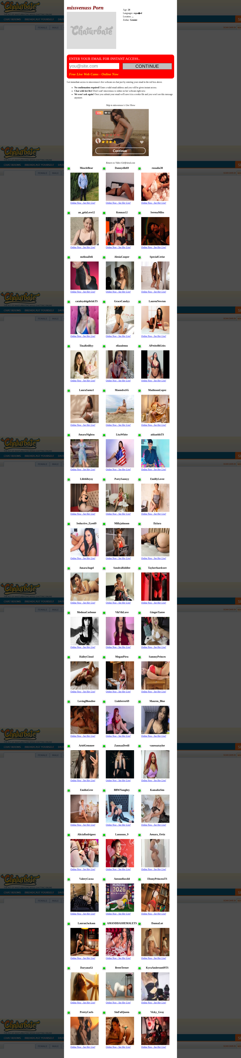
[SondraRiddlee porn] (120, 599)
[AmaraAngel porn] (84, 599)
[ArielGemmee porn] (84, 777)
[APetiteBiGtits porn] (155, 377)
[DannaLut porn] (155, 955)
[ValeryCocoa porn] (84, 910)
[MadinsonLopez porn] (155, 422)
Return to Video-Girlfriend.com (120, 163)
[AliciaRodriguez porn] (84, 866)
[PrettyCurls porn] (84, 1044)
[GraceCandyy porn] (120, 333)
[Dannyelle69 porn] (120, 200)
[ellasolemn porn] (120, 377)
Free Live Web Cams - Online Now (93, 74)
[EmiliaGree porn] (84, 822)
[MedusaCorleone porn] (84, 644)
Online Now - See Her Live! (82, 203)
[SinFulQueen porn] (120, 1044)
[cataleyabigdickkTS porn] (84, 333)
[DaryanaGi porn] (84, 999)
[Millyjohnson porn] (120, 555)
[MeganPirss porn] (120, 688)
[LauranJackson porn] (84, 955)
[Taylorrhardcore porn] (155, 599)
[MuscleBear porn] (84, 200)
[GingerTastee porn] (155, 644)
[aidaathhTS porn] (155, 466)
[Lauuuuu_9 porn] (120, 866)
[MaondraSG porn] (120, 422)
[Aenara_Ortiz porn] (155, 866)
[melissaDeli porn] (84, 288)
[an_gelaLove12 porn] (84, 244)
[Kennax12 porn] (120, 244)
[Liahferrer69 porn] (120, 733)
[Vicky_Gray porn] (155, 1044)
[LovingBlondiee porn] (84, 733)
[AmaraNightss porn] (84, 466)
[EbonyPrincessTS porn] (155, 910)
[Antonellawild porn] (120, 910)
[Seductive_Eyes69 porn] (84, 555)
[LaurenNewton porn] (155, 333)
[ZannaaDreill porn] (120, 777)
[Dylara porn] (155, 555)
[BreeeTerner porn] (120, 999)
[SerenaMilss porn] (155, 244)
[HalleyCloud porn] (84, 688)
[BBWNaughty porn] (120, 822)
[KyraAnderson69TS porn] (155, 999)
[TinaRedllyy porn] (84, 377)
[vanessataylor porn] (155, 777)
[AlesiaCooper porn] (120, 288)
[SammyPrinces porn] (155, 688)
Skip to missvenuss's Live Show (120, 105)
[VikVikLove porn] (120, 644)
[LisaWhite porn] (120, 466)
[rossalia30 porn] (155, 200)
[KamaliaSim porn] (155, 822)
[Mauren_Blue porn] (155, 733)
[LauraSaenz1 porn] (84, 422)
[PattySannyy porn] (120, 511)
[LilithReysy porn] (84, 511)
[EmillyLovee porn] (155, 511)
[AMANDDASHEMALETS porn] (120, 955)
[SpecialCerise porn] (155, 288)
